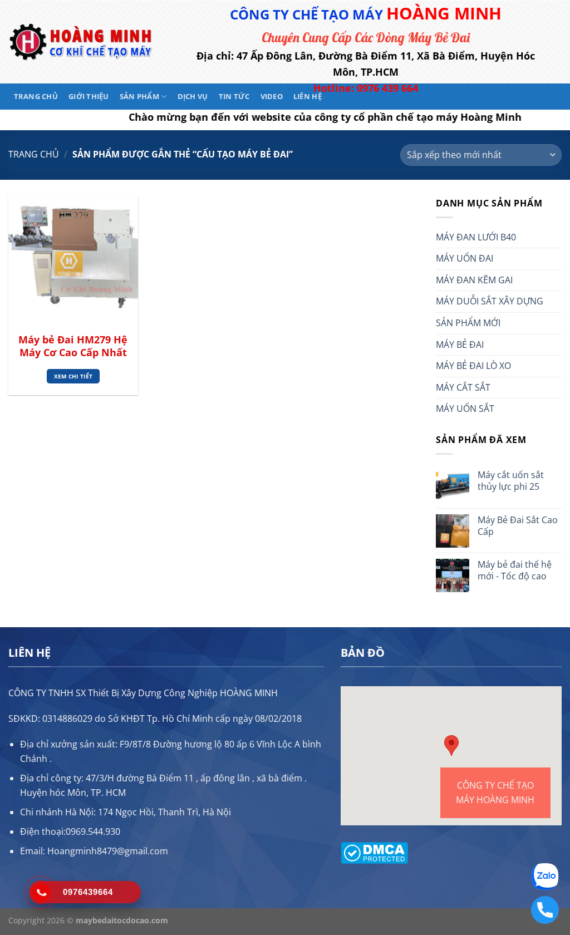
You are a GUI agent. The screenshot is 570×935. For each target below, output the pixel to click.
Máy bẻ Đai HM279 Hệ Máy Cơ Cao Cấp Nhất (72, 346)
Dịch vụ (193, 96)
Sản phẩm (139, 96)
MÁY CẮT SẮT (463, 387)
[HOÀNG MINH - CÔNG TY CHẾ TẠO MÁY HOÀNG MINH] (80, 42)
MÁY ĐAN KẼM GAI (474, 280)
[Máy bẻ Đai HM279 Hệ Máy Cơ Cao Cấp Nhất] (73, 261)
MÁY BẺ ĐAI (460, 344)
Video (272, 96)
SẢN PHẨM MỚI (468, 323)
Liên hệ (307, 96)
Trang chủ (36, 96)
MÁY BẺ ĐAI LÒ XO (473, 366)
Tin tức (234, 96)
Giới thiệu (88, 96)
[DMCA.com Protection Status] (374, 851)
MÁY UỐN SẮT (465, 408)
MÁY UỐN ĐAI (464, 258)
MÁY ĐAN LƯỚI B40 (476, 237)
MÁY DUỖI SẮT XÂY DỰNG (489, 301)
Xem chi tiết (73, 376)
